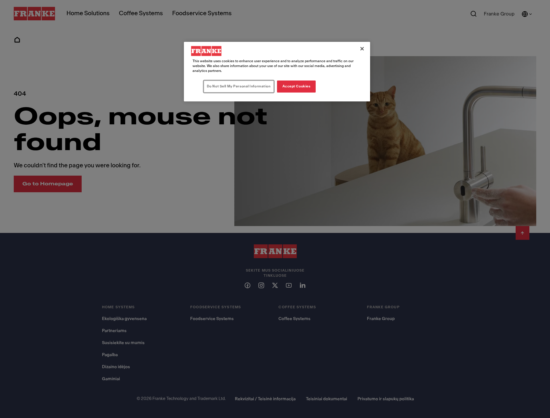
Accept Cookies (296, 86)
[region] (277, 71)
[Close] (362, 48)
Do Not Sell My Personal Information (239, 86)
